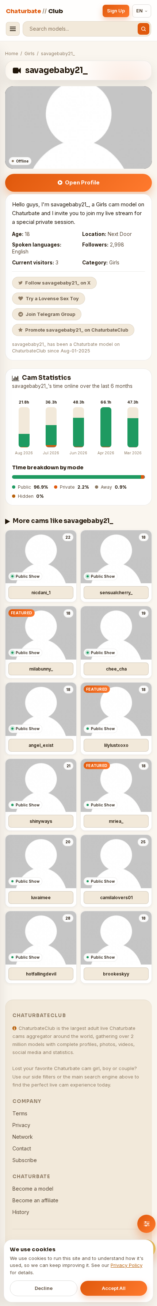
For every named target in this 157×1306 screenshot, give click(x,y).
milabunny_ (41, 669)
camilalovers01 (116, 897)
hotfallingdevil (41, 974)
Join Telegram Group (50, 314)
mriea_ (116, 821)
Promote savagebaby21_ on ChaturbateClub (76, 330)
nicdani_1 (40, 592)
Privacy (21, 1125)
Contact (21, 1148)
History (20, 1212)
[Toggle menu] (13, 29)
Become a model (32, 1188)
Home (11, 53)
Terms (19, 1113)
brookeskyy (116, 974)
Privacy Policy (126, 1265)
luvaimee (41, 897)
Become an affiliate (35, 1200)
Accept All (114, 1288)
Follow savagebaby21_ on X (58, 283)
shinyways (41, 821)
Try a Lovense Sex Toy (52, 298)
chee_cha (116, 669)
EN (139, 11)
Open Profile (82, 182)
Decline (44, 1288)
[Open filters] (146, 1224)
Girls (29, 53)
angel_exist (40, 745)
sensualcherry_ (116, 592)
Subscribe (24, 1160)
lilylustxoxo (116, 745)
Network (22, 1137)
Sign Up (116, 11)
